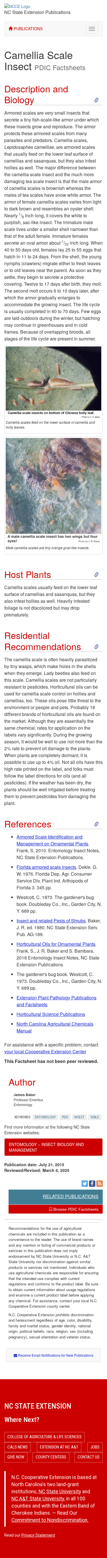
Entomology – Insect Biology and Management (46, 1147)
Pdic (65, 1117)
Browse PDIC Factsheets (75, 1209)
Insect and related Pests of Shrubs (51, 920)
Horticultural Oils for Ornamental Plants (56, 944)
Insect (79, 1117)
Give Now (15, 1457)
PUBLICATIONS (28, 28)
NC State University (60, 1491)
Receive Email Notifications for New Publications (55, 1355)
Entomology (45, 1117)
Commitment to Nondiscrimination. (49, 1520)
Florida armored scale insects (46, 867)
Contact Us (89, 1457)
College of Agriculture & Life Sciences (44, 1436)
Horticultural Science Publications (51, 1014)
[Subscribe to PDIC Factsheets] (99, 1183)
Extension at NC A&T (59, 1447)
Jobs (95, 1447)
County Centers (51, 1457)
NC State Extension (37, 1406)
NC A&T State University (37, 1499)
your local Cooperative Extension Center (45, 1051)
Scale (94, 1117)
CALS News (17, 1447)
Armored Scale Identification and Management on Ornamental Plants (52, 840)
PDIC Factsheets (60, 67)
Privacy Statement (38, 1535)
